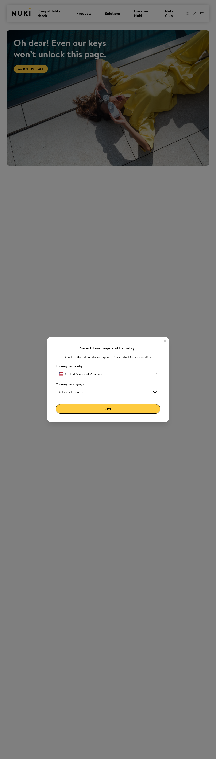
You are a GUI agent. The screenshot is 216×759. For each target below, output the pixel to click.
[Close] (165, 341)
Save (108, 409)
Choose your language (70, 384)
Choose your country (69, 366)
